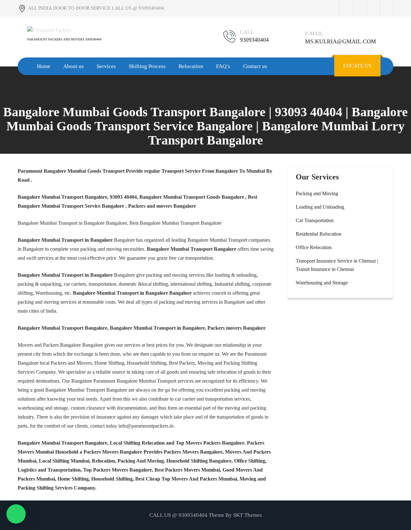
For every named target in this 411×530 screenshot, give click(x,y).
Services (106, 66)
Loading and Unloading (320, 207)
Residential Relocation (318, 234)
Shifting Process (147, 66)
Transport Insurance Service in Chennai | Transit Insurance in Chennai (337, 265)
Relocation (191, 66)
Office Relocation (314, 247)
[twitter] (359, 8)
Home (43, 66)
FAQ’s (223, 66)
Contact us (255, 66)
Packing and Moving (317, 193)
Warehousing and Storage (322, 282)
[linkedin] (386, 8)
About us (73, 66)
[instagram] (373, 8)
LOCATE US (357, 65)
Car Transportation (315, 220)
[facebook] (346, 8)
